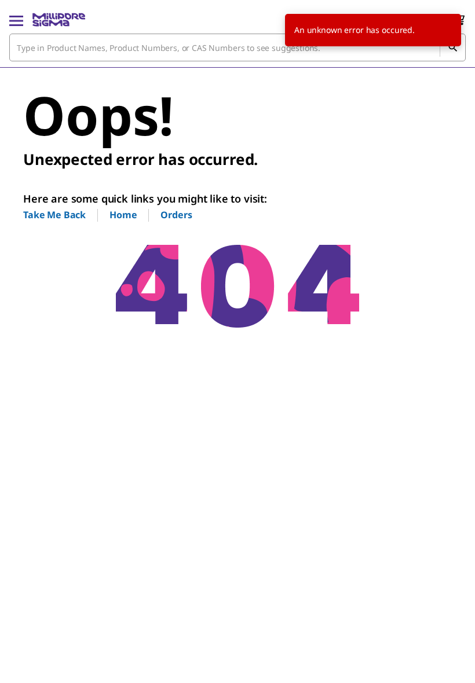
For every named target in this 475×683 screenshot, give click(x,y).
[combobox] (237, 47)
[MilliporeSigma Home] (58, 20)
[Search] (452, 47)
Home (123, 214)
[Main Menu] (16, 20)
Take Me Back (54, 214)
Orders (176, 214)
